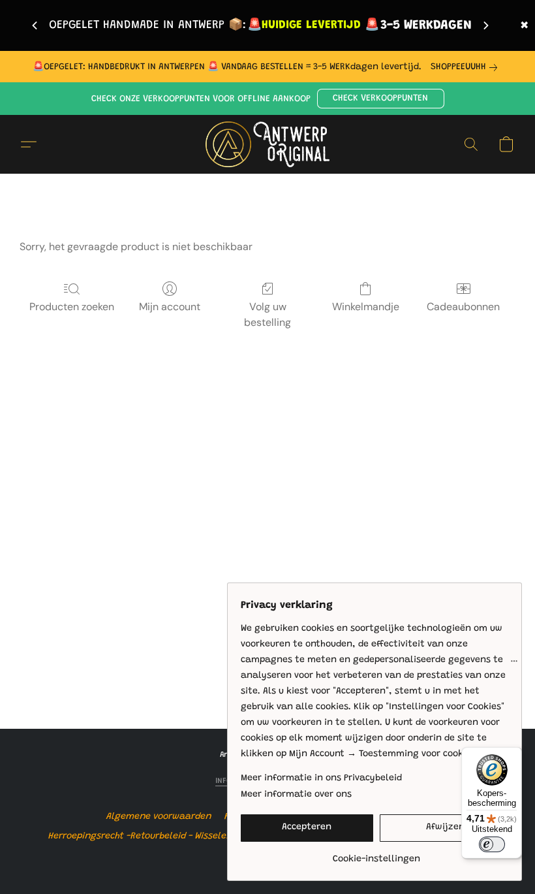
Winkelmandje (365, 306)
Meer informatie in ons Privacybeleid (321, 778)
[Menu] (514, 664)
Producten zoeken (71, 306)
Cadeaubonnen (463, 306)
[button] (380, 98)
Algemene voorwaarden (158, 817)
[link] (466, 67)
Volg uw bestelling (267, 314)
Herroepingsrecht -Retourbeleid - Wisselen (140, 836)
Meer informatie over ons (296, 794)
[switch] (492, 844)
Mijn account (169, 306)
